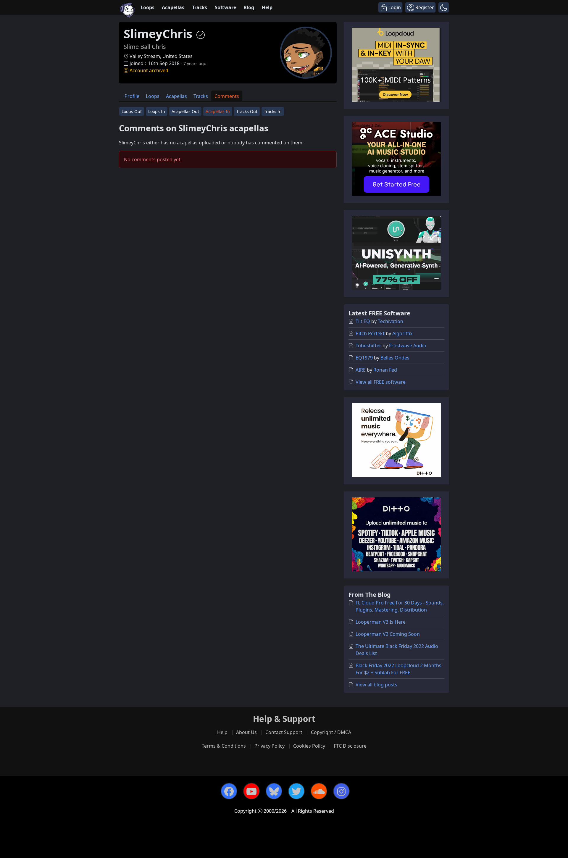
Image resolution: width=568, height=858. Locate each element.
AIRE (361, 370)
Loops (147, 7)
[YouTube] (251, 791)
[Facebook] (229, 791)
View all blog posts (376, 684)
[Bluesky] (274, 791)
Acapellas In (218, 111)
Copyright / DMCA (331, 732)
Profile (132, 96)
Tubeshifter (368, 345)
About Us (246, 732)
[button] (443, 7)
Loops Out (132, 111)
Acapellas (173, 7)
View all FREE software (381, 382)
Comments (226, 96)
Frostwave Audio (407, 345)
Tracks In (273, 111)
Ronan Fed (385, 370)
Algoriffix (402, 333)
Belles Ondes (394, 357)
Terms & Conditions (224, 746)
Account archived (149, 70)
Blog (248, 7)
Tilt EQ (363, 321)
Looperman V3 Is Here (381, 622)
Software (225, 7)
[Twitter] (296, 791)
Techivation (390, 321)
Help (267, 7)
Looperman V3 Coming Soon (388, 634)
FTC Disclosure (350, 746)
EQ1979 (364, 357)
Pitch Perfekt (370, 333)
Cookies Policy (309, 746)
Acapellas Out (185, 111)
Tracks (199, 7)
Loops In (156, 111)
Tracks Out (246, 111)
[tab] (132, 96)
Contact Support (283, 732)
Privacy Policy (269, 746)
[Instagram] (341, 791)
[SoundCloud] (319, 791)
